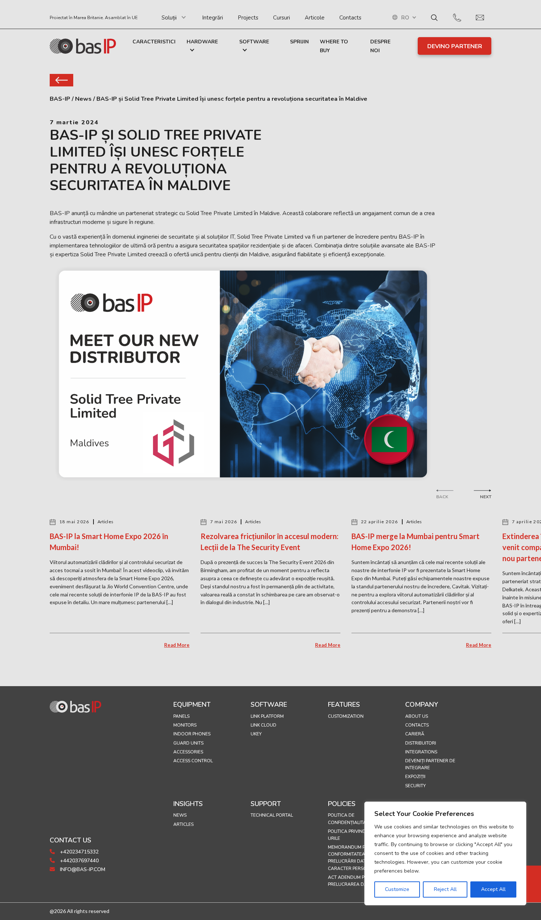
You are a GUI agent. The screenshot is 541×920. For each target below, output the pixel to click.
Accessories (188, 752)
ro (405, 18)
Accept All (493, 889)
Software (254, 41)
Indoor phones (192, 734)
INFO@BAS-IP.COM (82, 869)
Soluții (169, 17)
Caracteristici (154, 41)
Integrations (421, 752)
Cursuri (281, 17)
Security (415, 786)
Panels (181, 716)
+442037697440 (79, 860)
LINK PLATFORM (267, 716)
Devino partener (454, 46)
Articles (183, 824)
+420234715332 (79, 851)
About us (416, 716)
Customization (346, 716)
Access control (193, 761)
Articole (315, 17)
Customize (397, 889)
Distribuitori (420, 743)
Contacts (350, 17)
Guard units (188, 743)
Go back (61, 80)
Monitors (185, 725)
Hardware (202, 41)
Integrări (212, 17)
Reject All (445, 889)
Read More (177, 645)
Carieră (414, 734)
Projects (248, 17)
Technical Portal (272, 815)
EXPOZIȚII (415, 777)
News (180, 815)
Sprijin (299, 41)
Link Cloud (263, 725)
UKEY (256, 734)
